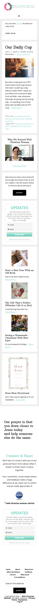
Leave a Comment (23, 54)
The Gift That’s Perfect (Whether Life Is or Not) (18, 304)
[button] (19, 16)
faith (7, 126)
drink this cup (28, 124)
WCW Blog (9, 121)
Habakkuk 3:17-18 (15, 126)
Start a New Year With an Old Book (19, 271)
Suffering (28, 119)
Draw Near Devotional (17, 393)
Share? (19, 193)
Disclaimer (22, 600)
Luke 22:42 (27, 126)
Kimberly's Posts (19, 166)
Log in (20, 601)
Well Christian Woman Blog (19, 6)
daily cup (18, 124)
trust (7, 129)
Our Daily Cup (18, 47)
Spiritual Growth (18, 119)
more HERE (20, 400)
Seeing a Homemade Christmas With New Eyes (16, 338)
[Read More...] (10, 279)
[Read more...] (16, 108)
